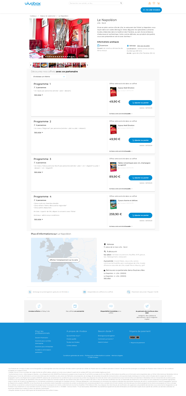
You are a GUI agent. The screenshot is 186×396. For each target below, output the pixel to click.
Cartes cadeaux (72, 345)
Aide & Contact (103, 342)
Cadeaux (33, 16)
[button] (32, 37)
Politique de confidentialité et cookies (97, 355)
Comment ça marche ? (106, 339)
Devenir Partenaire (41, 337)
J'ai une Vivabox (153, 10)
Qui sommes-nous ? (73, 336)
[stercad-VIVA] (138, 338)
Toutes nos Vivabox (73, 342)
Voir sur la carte (143, 46)
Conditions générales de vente (73, 355)
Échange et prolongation (106, 336)
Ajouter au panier (142, 103)
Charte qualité (71, 339)
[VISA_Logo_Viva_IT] (132, 338)
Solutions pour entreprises (44, 346)
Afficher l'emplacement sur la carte (64, 260)
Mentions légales (117, 355)
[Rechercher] (121, 3)
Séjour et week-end (47, 16)
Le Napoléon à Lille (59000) (115, 273)
